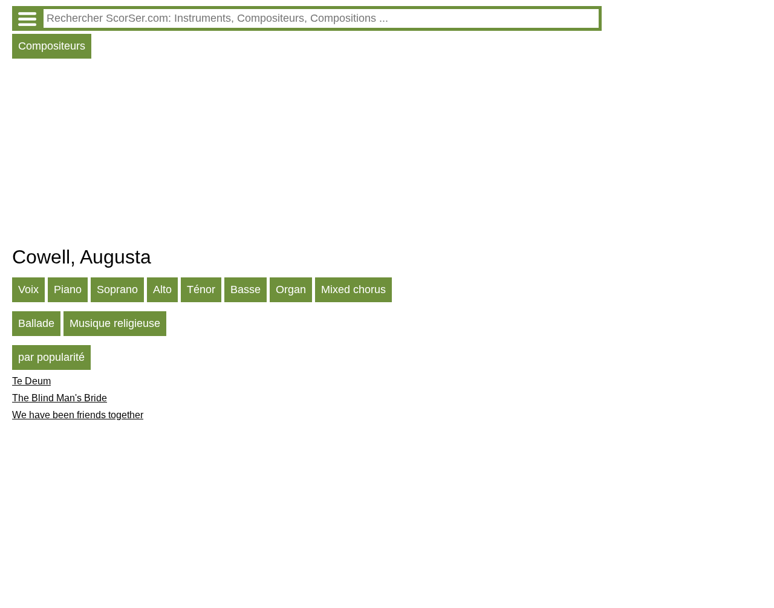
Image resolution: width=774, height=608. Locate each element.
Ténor (201, 289)
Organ (291, 289)
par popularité (51, 357)
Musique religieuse (115, 323)
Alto (162, 289)
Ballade (36, 323)
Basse (245, 289)
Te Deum (31, 381)
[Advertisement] (307, 155)
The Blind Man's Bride (59, 398)
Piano (68, 289)
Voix (28, 289)
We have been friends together (77, 415)
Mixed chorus (353, 289)
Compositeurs (51, 46)
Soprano (117, 289)
